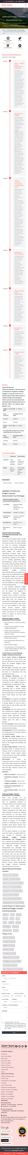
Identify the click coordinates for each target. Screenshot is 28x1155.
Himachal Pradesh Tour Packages (16, 30)
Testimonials (4, 1069)
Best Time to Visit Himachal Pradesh (13, 883)
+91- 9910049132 (19, 1)
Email (3, 987)
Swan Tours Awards (6, 1056)
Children (14, 999)
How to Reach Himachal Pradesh (12, 898)
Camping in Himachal (9, 953)
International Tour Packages (8, 1080)
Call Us (7, 1153)
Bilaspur (6, 914)
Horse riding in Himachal (10, 965)
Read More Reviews (6, 1131)
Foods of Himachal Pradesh (11, 895)
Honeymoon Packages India (8, 1087)
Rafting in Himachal (9, 937)
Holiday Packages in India (7, 1076)
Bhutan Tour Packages (7, 1094)
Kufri (18, 918)
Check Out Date (19, 993)
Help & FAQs (4, 1058)
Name (3, 976)
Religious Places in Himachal (11, 957)
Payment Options (5, 1065)
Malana (11, 922)
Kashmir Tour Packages (7, 1092)
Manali (18, 922)
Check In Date (6, 993)
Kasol (12, 918)
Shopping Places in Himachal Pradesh (13, 902)
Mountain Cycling (8, 949)
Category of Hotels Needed (10, 1005)
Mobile (4, 981)
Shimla (16, 930)
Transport (3, 1083)
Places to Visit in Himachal (10, 875)
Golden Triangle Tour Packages (9, 1089)
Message (4, 1011)
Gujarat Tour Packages (7, 1098)
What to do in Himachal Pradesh (12, 887)
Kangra (19, 914)
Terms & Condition (6, 1063)
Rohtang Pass (7, 930)
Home (3, 30)
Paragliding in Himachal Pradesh (12, 961)
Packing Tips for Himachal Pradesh (13, 891)
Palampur (15, 926)
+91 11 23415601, (9, 1)
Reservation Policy (6, 1060)
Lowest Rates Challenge (7, 1067)
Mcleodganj (7, 926)
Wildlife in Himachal (9, 945)
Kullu (5, 922)
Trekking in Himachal (9, 941)
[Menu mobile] (26, 5)
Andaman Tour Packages (7, 1096)
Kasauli (5, 918)
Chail (12, 914)
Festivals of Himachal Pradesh (11, 879)
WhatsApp (21, 1153)
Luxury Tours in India (6, 1085)
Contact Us (4, 1054)
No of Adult (5, 999)
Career (3, 1072)
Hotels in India (4, 1078)
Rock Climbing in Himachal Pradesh (13, 969)
